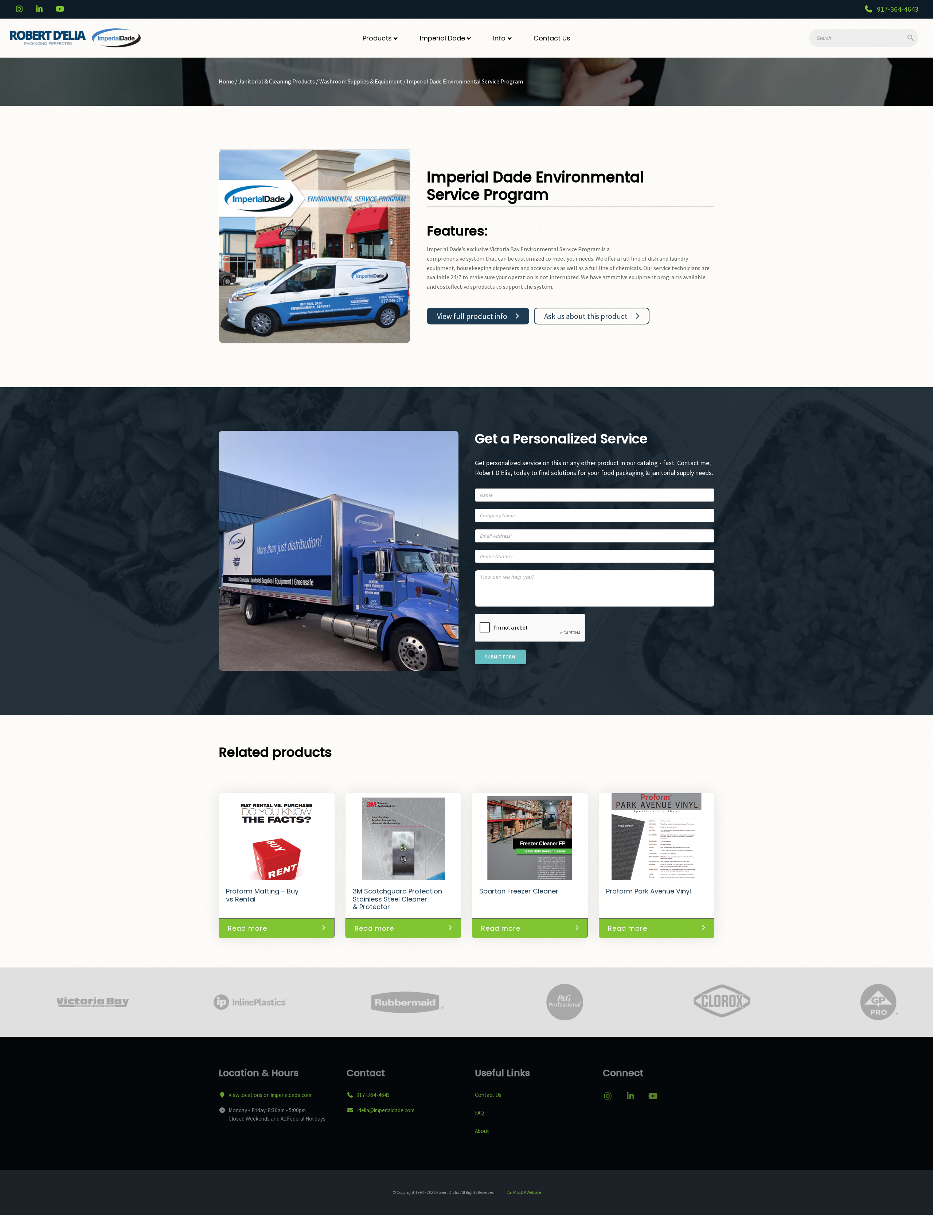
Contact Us (552, 38)
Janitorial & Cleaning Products (276, 81)
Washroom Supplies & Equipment (360, 81)
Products (377, 38)
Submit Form (500, 656)
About (482, 1131)
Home (226, 81)
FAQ (479, 1112)
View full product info (472, 316)
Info (499, 38)
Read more (247, 928)
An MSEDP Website (524, 1192)
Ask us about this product (586, 316)
